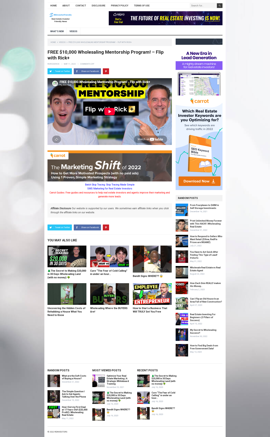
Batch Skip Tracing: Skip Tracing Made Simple (110, 184)
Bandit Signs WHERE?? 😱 (148, 276)
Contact (80, 5)
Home (53, 5)
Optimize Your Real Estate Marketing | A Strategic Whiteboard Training (118, 380)
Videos (73, 31)
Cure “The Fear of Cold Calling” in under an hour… (163, 395)
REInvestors (61, 432)
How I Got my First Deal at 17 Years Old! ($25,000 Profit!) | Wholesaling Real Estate (74, 411)
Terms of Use (142, 5)
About (66, 5)
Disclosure (98, 5)
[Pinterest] (106, 71)
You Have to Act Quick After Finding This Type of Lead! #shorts (204, 255)
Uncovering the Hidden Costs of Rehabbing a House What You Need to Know (66, 311)
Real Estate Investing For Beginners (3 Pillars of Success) (203, 317)
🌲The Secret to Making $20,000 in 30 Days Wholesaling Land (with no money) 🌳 (67, 274)
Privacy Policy (119, 5)
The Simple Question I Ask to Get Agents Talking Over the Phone (74, 394)
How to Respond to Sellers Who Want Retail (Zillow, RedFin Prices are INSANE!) (206, 239)
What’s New (57, 31)
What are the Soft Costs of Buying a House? (74, 377)
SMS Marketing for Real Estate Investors (109, 188)
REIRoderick (53, 64)
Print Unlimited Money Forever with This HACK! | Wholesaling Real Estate (206, 224)
